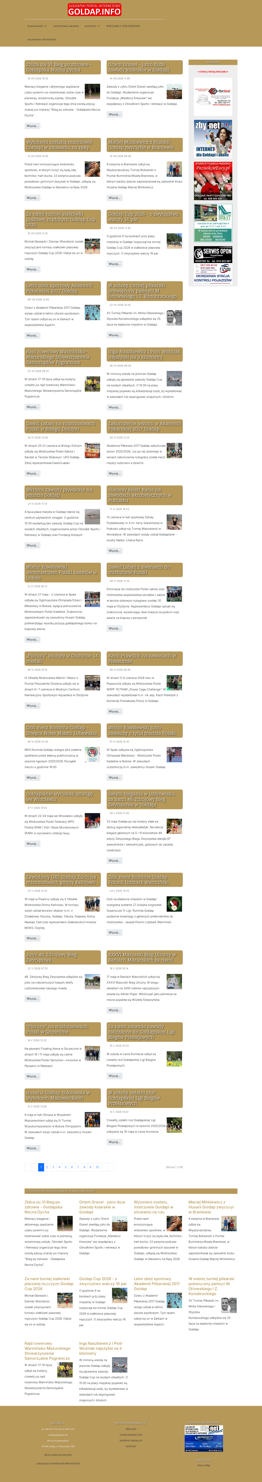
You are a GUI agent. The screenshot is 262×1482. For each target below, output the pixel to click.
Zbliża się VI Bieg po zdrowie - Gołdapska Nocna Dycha (59, 67)
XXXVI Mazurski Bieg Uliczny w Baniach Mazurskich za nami (142, 957)
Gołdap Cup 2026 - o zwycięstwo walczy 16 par (143, 216)
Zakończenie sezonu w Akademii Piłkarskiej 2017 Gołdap (144, 426)
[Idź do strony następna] (104, 1167)
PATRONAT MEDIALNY (131, 1441)
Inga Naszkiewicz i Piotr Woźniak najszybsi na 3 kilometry (144, 354)
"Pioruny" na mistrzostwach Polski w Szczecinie (57, 1029)
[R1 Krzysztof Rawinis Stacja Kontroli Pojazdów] (213, 265)
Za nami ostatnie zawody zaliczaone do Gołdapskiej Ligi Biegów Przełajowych (141, 1032)
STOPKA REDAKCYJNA (131, 1435)
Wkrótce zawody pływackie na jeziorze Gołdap (59, 492)
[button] (37, 26)
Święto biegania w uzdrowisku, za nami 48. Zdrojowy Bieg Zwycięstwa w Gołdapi (142, 799)
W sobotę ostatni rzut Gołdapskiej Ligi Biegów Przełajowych (134, 1098)
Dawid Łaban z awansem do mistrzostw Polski (139, 569)
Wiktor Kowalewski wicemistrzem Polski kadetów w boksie (61, 572)
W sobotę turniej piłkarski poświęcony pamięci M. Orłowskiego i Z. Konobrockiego (142, 291)
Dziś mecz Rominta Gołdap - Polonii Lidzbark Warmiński (139, 879)
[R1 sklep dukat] (213, 223)
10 (97, 1167)
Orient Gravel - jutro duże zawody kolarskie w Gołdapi (138, 67)
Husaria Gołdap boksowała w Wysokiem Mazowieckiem (58, 1095)
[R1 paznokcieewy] (213, 181)
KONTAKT (131, 1446)
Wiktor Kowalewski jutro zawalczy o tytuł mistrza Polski (142, 730)
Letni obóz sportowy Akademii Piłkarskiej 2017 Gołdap (59, 288)
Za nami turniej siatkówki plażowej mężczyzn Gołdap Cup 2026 (61, 219)
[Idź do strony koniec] (111, 1167)
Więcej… (32, 126)
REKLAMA (131, 1429)
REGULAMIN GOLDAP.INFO (58, 1455)
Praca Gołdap (204, 1465)
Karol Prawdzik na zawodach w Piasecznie (142, 658)
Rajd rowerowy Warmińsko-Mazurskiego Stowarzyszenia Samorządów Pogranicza (58, 357)
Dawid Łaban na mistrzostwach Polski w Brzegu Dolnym (60, 426)
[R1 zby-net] (213, 139)
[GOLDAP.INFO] (94, 9)
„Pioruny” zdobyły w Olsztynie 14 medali (62, 658)
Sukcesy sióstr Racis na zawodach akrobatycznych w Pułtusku (140, 495)
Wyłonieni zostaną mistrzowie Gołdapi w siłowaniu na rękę (59, 144)
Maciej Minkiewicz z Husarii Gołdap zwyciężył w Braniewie (141, 144)
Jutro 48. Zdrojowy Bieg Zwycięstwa (51, 957)
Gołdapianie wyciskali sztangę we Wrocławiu (59, 796)
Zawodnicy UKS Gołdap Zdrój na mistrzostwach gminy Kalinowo (61, 879)
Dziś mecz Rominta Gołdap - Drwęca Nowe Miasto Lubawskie (61, 730)
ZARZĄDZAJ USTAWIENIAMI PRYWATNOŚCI (58, 1464)
